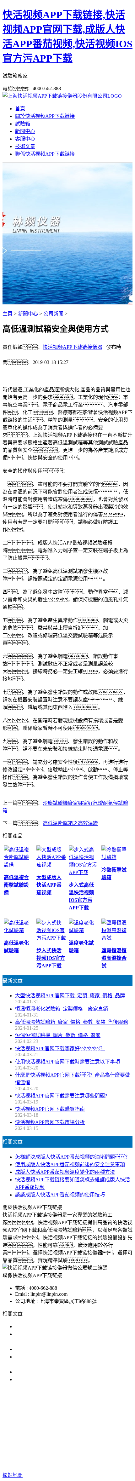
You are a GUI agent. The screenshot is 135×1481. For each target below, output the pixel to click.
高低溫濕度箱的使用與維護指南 (50, 1326)
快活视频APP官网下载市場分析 (50, 1122)
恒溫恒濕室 (86, 1435)
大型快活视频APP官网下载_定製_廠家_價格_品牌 (70, 995)
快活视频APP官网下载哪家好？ (60, 1048)
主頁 (8, 313)
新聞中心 (25, 131)
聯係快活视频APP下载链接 (45, 154)
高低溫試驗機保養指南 (40, 1349)
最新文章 (13, 980)
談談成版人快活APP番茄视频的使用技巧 (60, 1194)
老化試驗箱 (56, 1435)
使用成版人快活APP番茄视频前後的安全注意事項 (70, 1164)
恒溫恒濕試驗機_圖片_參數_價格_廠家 (57, 1035)
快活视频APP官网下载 (51, 1427)
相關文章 (13, 1141)
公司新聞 (53, 313)
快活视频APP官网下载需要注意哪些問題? (61, 1095)
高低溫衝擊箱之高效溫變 (70, 823)
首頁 (20, 108)
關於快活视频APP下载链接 (45, 116)
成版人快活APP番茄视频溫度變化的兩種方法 (65, 1172)
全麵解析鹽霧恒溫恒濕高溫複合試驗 (55, 1371)
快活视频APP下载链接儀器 (72, 347)
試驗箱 (22, 123)
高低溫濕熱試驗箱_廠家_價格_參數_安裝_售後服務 (71, 1022)
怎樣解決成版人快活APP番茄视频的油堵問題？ (72, 1157)
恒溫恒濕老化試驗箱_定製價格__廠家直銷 (61, 1008)
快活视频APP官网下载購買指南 (50, 1109)
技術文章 (25, 146)
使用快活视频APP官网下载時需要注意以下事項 (67, 1061)
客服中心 (25, 138)
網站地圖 (64, 1455)
